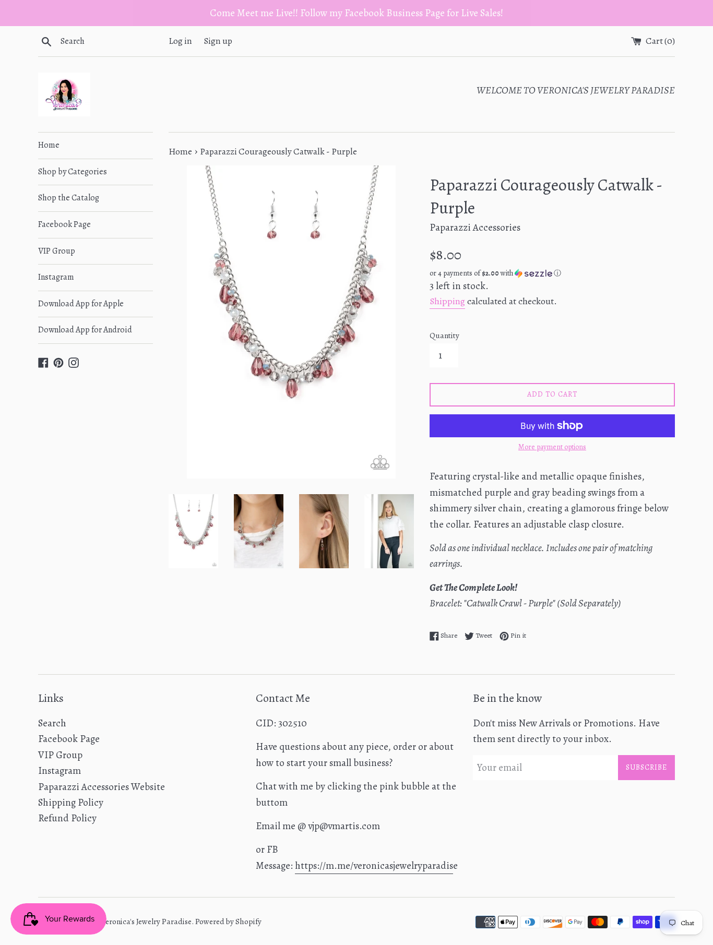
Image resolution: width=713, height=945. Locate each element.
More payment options (552, 447)
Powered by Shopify (228, 921)
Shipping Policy (70, 802)
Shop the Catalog (68, 198)
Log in (180, 41)
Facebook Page (64, 224)
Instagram (56, 277)
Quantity (444, 335)
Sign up (218, 41)
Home (49, 145)
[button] (552, 273)
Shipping (447, 301)
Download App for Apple (81, 303)
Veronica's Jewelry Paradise (146, 921)
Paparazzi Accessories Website (101, 787)
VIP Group (56, 251)
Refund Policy (67, 818)
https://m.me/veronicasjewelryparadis (374, 865)
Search (52, 723)
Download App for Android (85, 330)
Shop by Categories (72, 171)
